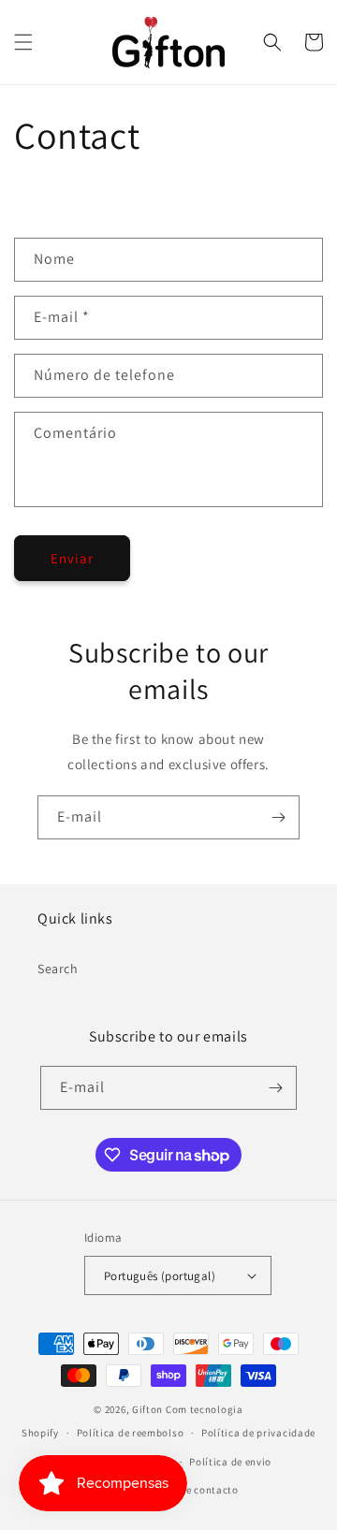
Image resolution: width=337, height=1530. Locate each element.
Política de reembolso (130, 1432)
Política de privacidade (258, 1432)
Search (58, 968)
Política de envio (230, 1461)
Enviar (72, 558)
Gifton (147, 1409)
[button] (23, 42)
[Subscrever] (278, 817)
